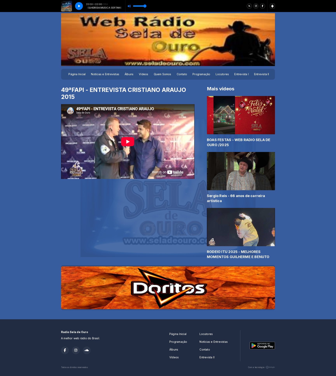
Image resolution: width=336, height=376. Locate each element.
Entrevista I (241, 74)
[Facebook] (262, 6)
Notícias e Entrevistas (105, 74)
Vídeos (143, 74)
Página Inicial (77, 74)
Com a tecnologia (256, 367)
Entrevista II (261, 74)
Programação (201, 74)
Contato (182, 74)
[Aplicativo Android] (272, 6)
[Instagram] (255, 6)
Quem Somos (162, 74)
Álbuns (129, 74)
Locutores (222, 74)
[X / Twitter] (249, 6)
